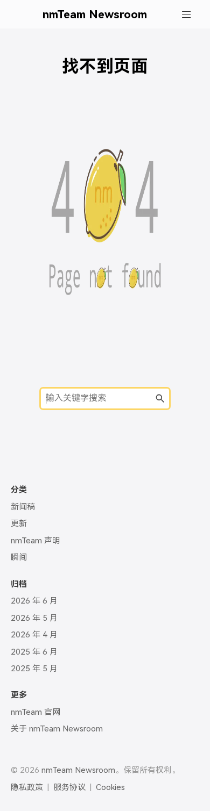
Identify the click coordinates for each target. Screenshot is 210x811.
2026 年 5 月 (34, 618)
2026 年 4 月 (34, 635)
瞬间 (19, 557)
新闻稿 (23, 507)
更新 (19, 523)
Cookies (110, 787)
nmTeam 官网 (35, 712)
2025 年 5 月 (34, 668)
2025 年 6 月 (34, 652)
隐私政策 (27, 787)
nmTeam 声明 (35, 541)
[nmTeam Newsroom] (28, 14)
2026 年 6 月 (34, 601)
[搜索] (160, 400)
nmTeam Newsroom (95, 14)
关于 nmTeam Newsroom (57, 729)
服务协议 (69, 787)
